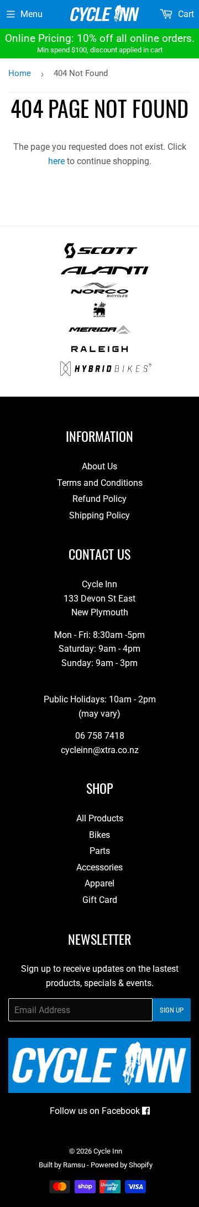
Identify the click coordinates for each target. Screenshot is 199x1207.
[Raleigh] (100, 353)
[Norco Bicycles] (99, 294)
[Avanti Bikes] (104, 275)
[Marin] (100, 314)
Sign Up (172, 1010)
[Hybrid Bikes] (106, 373)
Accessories (99, 867)
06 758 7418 (99, 735)
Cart (185, 14)
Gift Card (99, 900)
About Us (99, 466)
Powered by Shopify (122, 1165)
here (56, 161)
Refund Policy (99, 499)
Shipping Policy (99, 515)
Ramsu (74, 1165)
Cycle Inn (107, 1151)
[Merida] (99, 334)
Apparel (99, 883)
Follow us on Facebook (96, 1111)
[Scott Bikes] (101, 255)
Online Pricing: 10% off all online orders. (100, 43)
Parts (100, 851)
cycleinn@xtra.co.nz (100, 750)
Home (19, 73)
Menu (31, 14)
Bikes (99, 835)
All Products (99, 818)
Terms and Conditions (100, 483)
